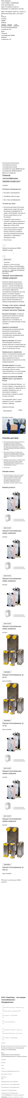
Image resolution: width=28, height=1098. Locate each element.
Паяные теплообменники (16, 266)
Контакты (4, 1077)
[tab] (6, 270)
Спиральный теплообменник (9, 1093)
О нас (2, 1068)
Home (4, 163)
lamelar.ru (8, 1095)
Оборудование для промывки (9, 1081)
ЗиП (2, 1078)
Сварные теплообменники (8, 1090)
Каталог (8, 163)
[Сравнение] (4, 524)
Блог (2, 1065)
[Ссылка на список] (14, 960)
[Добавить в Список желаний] (8, 524)
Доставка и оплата (6, 1074)
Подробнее (7, 672)
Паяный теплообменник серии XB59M (13, 268)
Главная (3, 1059)
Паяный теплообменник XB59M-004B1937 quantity (11, 249)
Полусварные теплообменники (10, 1087)
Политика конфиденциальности (10, 1071)
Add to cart (7, 259)
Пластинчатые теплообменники (10, 1084)
